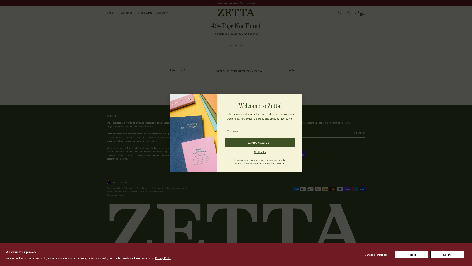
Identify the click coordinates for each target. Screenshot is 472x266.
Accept (412, 254)
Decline (447, 254)
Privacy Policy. (163, 258)
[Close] (298, 98)
